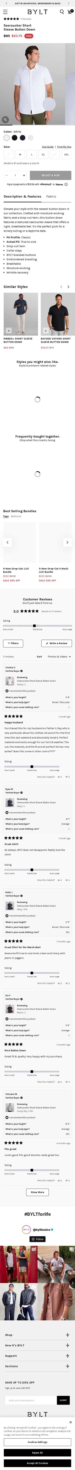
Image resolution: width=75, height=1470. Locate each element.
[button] (17, 19)
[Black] (14, 138)
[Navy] (22, 138)
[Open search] (62, 12)
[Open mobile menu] (5, 12)
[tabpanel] (37, 240)
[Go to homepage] (37, 11)
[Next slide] (68, 3)
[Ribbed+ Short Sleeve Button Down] (21, 314)
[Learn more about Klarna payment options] (66, 184)
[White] (6, 138)
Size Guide (48, 147)
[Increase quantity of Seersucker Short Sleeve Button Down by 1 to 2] (24, 175)
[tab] (22, 196)
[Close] (71, 1422)
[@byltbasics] (26, 1229)
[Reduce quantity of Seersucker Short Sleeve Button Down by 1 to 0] (6, 175)
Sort (40, 656)
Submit (63, 1400)
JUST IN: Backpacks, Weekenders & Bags (37, 3)
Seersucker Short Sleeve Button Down (36, 683)
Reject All (37, 1452)
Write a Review (60, 644)
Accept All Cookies (37, 1463)
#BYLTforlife (37, 1214)
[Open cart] (69, 12)
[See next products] (68, 287)
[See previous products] (61, 287)
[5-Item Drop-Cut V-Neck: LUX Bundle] (55, 542)
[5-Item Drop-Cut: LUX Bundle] (19, 542)
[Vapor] (30, 138)
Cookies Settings (37, 1442)
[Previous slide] (6, 3)
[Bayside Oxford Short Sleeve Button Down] (58, 314)
